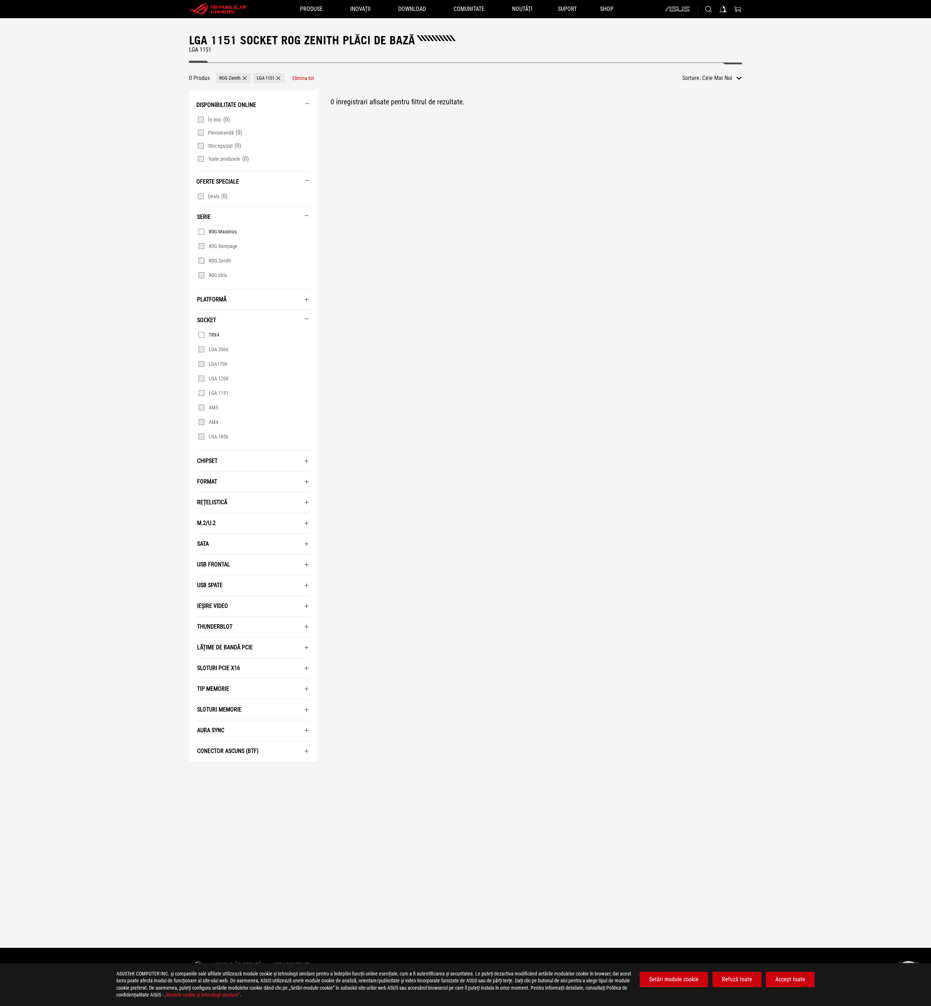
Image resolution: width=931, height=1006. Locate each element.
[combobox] (722, 78)
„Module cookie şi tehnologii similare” (202, 995)
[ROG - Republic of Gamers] (218, 9)
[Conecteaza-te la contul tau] (723, 9)
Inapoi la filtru (197, 772)
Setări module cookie (674, 979)
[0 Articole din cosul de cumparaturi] (737, 9)
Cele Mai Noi (717, 78)
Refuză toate (737, 979)
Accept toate (790, 979)
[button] (233, 78)
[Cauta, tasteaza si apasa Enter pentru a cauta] (708, 9)
